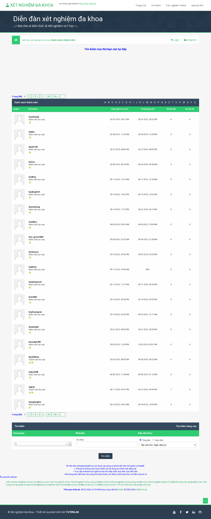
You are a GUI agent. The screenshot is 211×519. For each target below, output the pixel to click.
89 (49, 96)
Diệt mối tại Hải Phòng (70, 482)
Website (80, 433)
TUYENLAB (72, 512)
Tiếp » (55, 96)
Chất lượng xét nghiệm (184, 482)
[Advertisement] (105, 72)
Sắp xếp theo (145, 433)
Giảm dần (159, 440)
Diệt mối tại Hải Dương (110, 482)
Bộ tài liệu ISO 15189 (91, 485)
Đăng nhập (83, 3)
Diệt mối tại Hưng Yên (89, 482)
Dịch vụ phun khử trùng (49, 482)
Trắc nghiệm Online (176, 5)
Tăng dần (124, 109)
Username (18, 433)
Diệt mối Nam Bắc (14, 482)
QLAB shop (146, 485)
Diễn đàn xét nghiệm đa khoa (36, 40)
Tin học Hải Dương (149, 482)
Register (192, 39)
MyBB (120, 489)
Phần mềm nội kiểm (59, 485)
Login (176, 39)
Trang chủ (140, 5)
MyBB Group (141, 489)
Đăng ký (92, 3)
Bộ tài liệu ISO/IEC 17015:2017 (113, 485)
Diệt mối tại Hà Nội (30, 482)
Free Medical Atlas (30, 485)
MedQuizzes (44, 485)
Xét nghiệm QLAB (165, 482)
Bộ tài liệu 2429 (75, 485)
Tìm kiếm (156, 5)
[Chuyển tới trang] (62, 96)
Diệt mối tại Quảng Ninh (130, 482)
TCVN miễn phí (133, 485)
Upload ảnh (197, 5)
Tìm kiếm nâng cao (186, 426)
